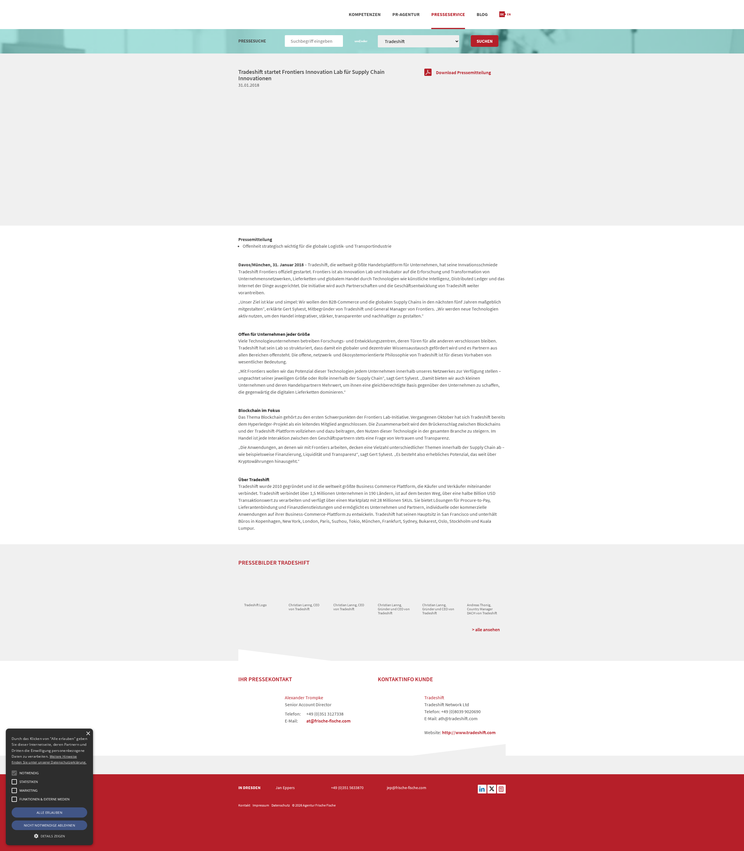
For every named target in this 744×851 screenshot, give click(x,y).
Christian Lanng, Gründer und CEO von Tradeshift (394, 609)
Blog (482, 14)
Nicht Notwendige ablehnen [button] (49, 825)
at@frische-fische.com (328, 721)
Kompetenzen (365, 14)
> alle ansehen (486, 629)
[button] (14, 773)
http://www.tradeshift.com (469, 732)
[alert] (49, 787)
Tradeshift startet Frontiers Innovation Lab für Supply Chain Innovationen (311, 75)
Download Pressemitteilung (463, 72)
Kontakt (244, 805)
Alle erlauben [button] (49, 812)
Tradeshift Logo (255, 605)
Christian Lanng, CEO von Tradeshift (304, 607)
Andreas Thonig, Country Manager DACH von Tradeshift (482, 609)
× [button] (88, 734)
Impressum (261, 805)
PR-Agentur (406, 14)
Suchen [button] (485, 41)
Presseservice (448, 14)
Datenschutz (280, 805)
